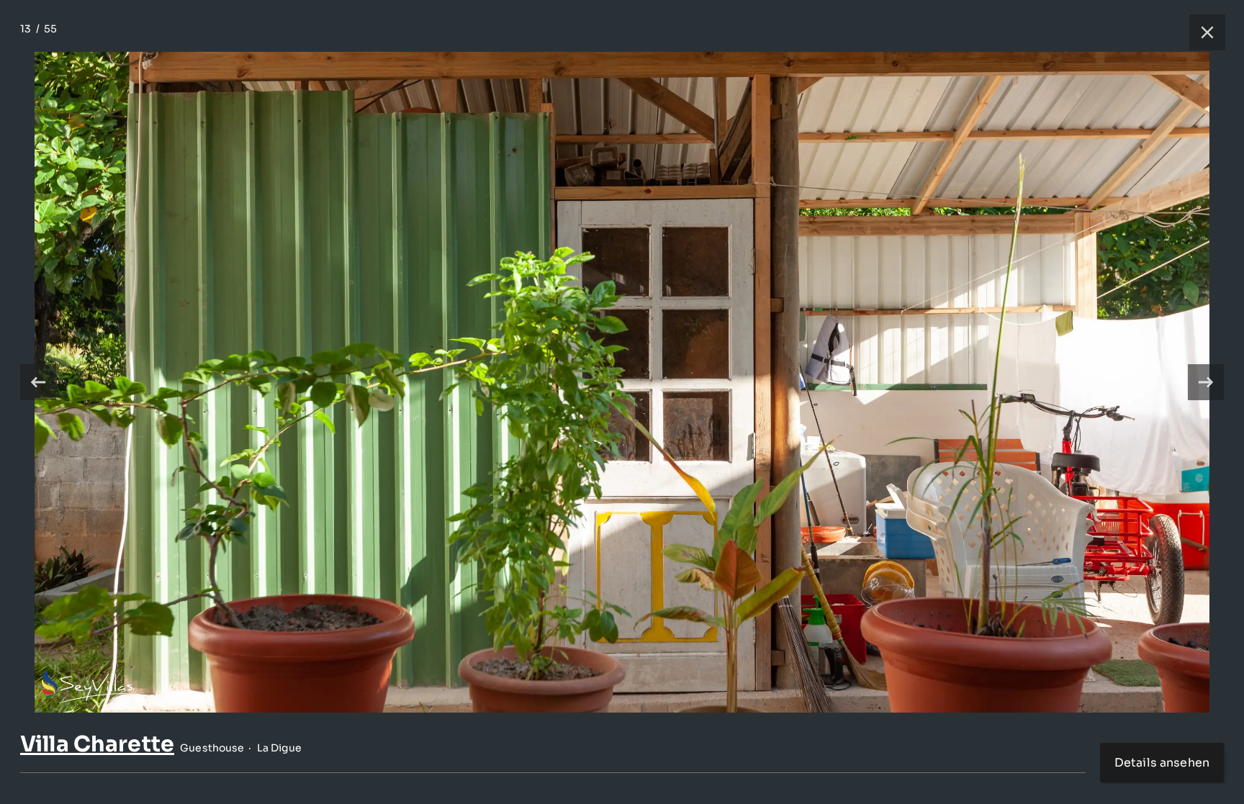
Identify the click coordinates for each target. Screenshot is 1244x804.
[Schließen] (1200, 32)
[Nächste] (1206, 382)
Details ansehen (1161, 762)
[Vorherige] (38, 382)
